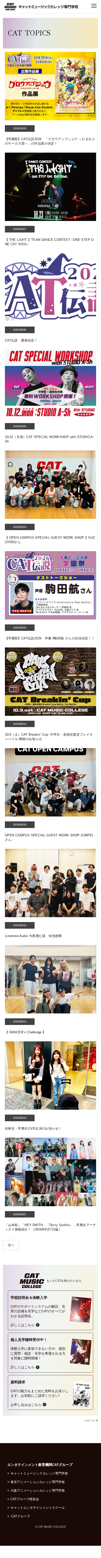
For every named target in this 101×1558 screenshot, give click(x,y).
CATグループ (23, 1516)
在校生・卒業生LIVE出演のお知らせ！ (33, 1128)
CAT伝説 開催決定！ (21, 340)
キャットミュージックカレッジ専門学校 (39, 1473)
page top (90, 1420)
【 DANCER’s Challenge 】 (25, 1032)
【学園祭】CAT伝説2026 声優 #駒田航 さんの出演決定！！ (50, 638)
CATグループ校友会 (25, 1499)
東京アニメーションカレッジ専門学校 (38, 1482)
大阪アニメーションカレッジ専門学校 (38, 1490)
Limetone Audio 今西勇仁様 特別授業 (33, 936)
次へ (11, 1245)
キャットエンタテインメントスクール (38, 1507)
